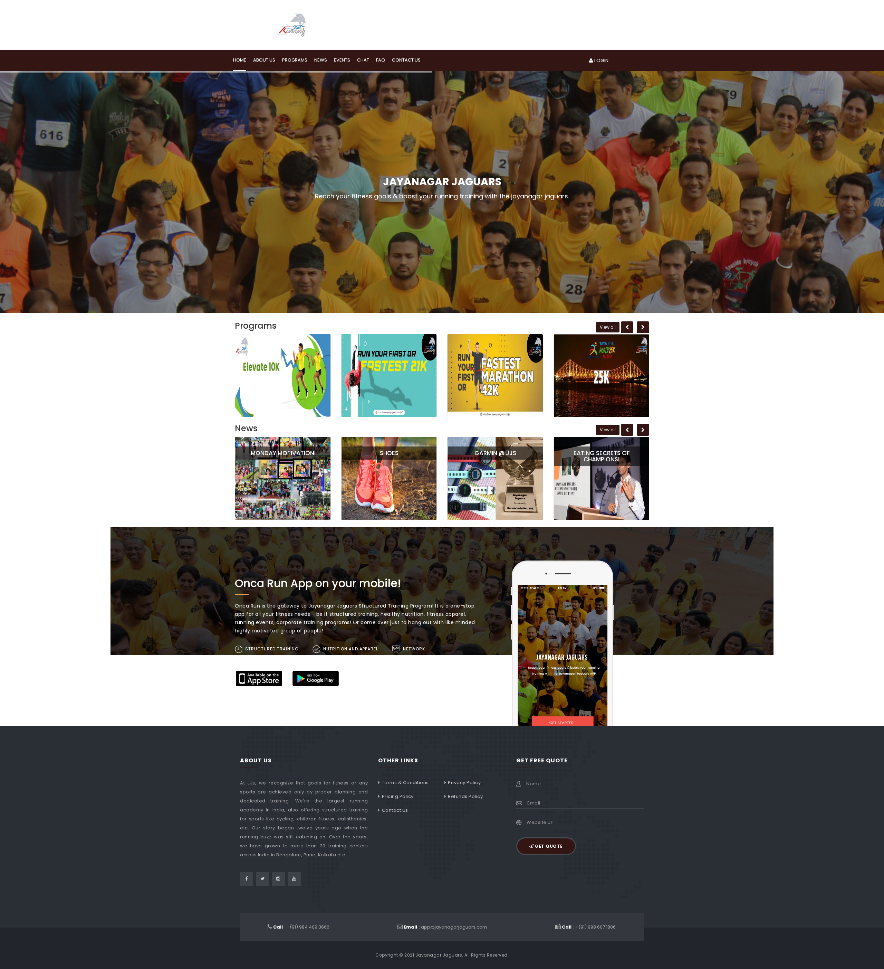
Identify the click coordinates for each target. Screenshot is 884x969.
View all (608, 327)
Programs (294, 60)
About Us (264, 60)
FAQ (380, 60)
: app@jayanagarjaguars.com (445, 927)
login (600, 60)
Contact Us (395, 810)
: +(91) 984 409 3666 (301, 927)
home (239, 60)
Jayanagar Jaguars (438, 955)
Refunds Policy (465, 796)
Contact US (406, 60)
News (320, 60)
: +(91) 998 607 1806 (589, 927)
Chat (363, 60)
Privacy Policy (464, 782)
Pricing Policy (398, 796)
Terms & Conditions (405, 782)
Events (342, 60)
